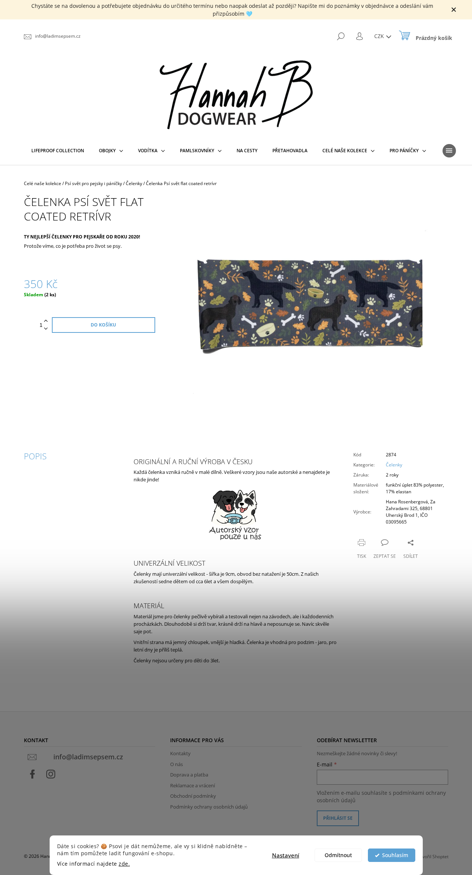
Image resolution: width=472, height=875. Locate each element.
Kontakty (180, 753)
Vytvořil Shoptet (432, 856)
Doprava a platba (189, 774)
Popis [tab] (35, 455)
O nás (176, 764)
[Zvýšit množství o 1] (46, 321)
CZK (379, 36)
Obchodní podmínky (193, 796)
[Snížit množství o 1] (46, 329)
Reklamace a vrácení (192, 785)
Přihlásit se (338, 818)
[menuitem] (57, 150)
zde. (124, 863)
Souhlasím (395, 855)
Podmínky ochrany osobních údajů (209, 806)
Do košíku (103, 325)
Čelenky (394, 465)
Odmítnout (338, 855)
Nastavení (285, 855)
